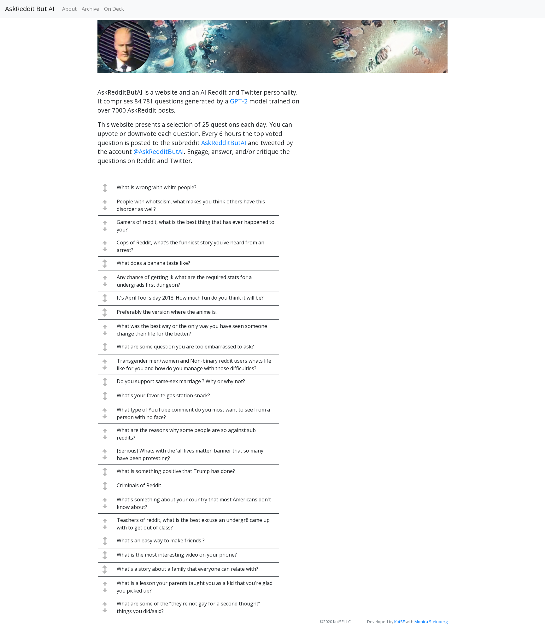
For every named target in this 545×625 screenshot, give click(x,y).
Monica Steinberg (431, 621)
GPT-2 (239, 101)
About (69, 8)
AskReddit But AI (30, 8)
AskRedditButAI (223, 142)
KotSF (399, 621)
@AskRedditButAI (158, 151)
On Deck (114, 8)
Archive (90, 8)
